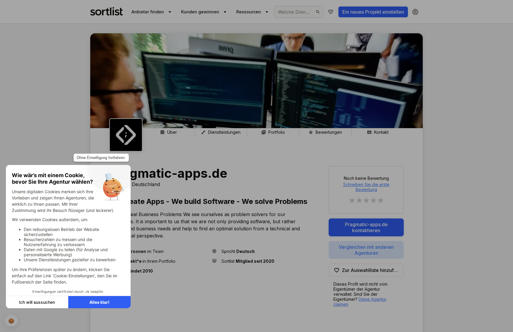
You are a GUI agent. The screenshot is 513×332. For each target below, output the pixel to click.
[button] (158, 251)
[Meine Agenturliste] (331, 12)
